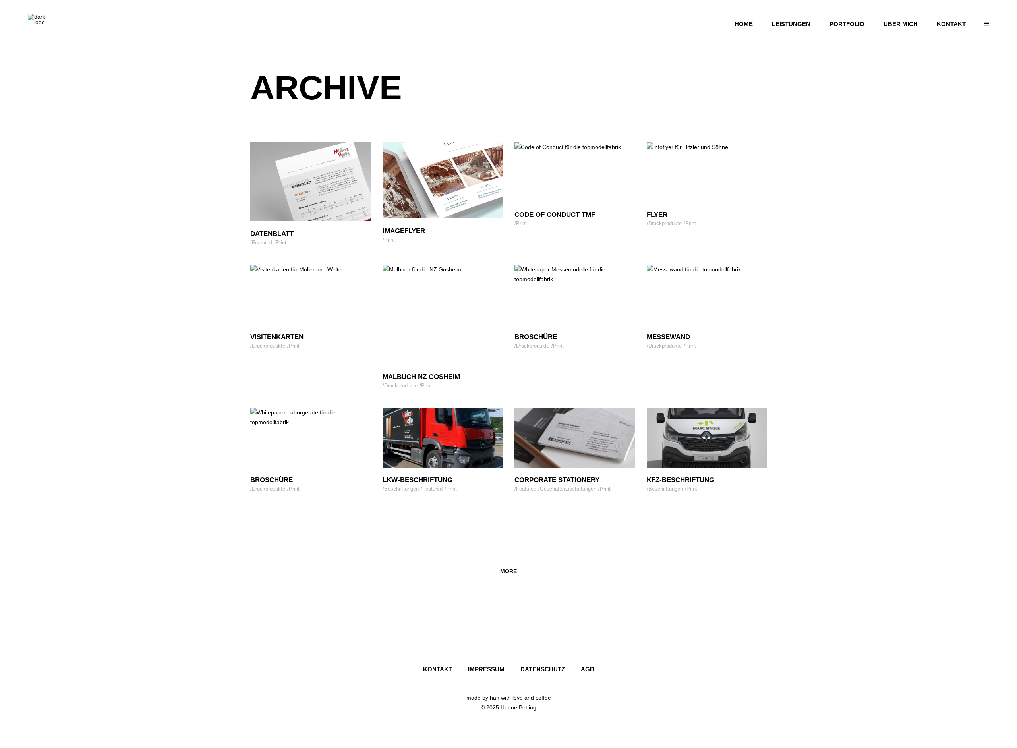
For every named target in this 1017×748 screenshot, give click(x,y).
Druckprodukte (665, 223)
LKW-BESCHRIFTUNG (417, 480)
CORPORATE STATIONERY (556, 480)
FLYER (657, 214)
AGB (587, 669)
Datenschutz (542, 669)
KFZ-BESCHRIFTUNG (680, 480)
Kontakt (437, 669)
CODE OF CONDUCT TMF (554, 214)
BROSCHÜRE (535, 337)
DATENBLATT (272, 234)
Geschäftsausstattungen (568, 489)
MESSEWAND (668, 337)
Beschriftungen (401, 489)
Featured (262, 242)
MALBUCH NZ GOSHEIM (421, 377)
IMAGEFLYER (404, 231)
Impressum (486, 669)
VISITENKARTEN (277, 337)
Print (281, 242)
